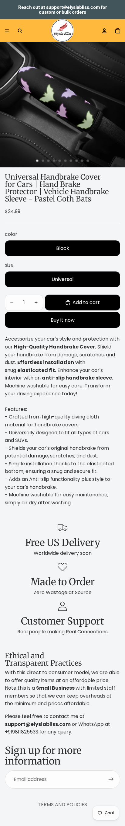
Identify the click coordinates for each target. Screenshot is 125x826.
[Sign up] (111, 779)
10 (88, 160)
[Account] (104, 30)
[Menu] (7, 31)
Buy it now (63, 320)
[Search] (20, 30)
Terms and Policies (62, 804)
